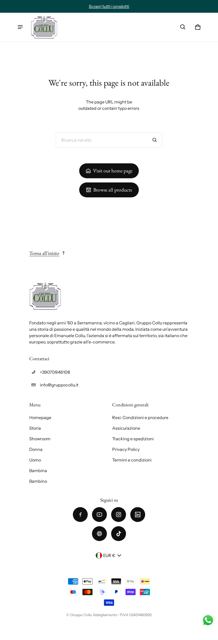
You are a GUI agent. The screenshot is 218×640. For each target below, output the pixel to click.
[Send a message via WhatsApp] (208, 620)
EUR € (109, 555)
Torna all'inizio (44, 253)
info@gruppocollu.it (59, 385)
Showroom (40, 438)
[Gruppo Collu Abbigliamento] (44, 27)
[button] (182, 27)
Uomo (35, 460)
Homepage (40, 417)
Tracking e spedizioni (133, 438)
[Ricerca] (154, 140)
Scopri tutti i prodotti (109, 6)
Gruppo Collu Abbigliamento (93, 615)
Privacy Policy (126, 449)
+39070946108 (55, 372)
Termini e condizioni (132, 460)
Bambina (38, 470)
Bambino (38, 481)
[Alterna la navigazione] (20, 27)
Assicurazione (126, 428)
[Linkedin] (137, 514)
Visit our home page (112, 170)
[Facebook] (80, 514)
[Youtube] (99, 514)
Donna (36, 449)
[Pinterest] (99, 533)
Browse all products (112, 189)
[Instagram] (118, 514)
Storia (35, 428)
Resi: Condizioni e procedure (140, 417)
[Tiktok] (118, 533)
